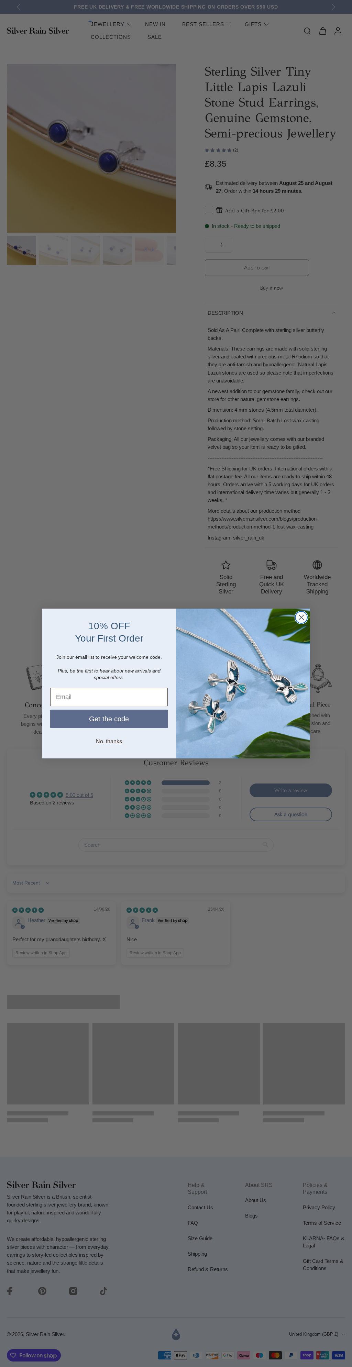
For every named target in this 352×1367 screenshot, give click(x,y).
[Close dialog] (301, 617)
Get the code (109, 719)
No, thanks (109, 741)
